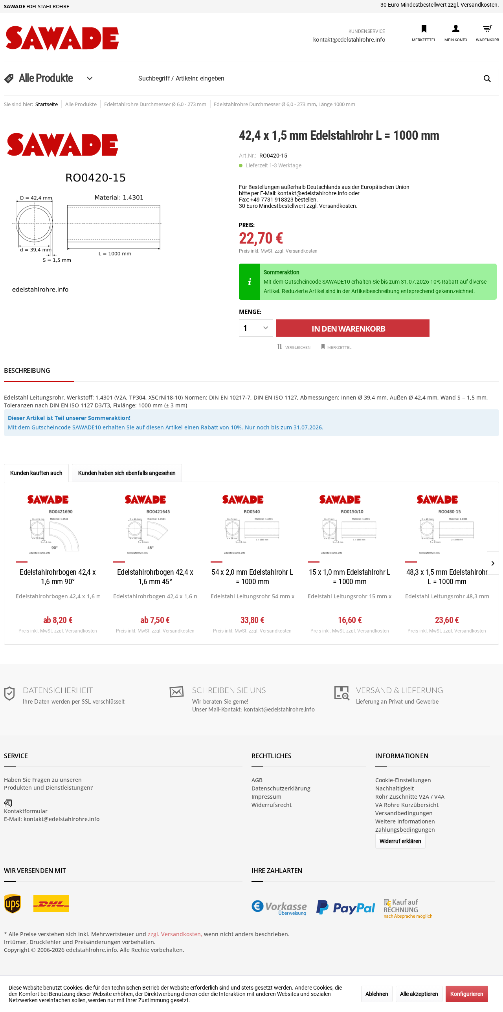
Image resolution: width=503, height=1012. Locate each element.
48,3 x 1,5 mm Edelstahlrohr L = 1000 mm (447, 576)
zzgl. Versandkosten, (175, 934)
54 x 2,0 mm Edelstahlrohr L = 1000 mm (252, 576)
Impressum (266, 796)
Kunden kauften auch (36, 473)
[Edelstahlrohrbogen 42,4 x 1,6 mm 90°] (57, 527)
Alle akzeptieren (419, 994)
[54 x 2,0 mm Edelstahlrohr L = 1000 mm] (252, 527)
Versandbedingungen (404, 813)
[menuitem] (423, 33)
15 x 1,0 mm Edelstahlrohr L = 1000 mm (350, 576)
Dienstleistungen (68, 787)
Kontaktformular (26, 811)
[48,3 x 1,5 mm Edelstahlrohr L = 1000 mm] (447, 527)
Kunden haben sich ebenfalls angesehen (127, 473)
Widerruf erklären (400, 841)
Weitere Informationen (405, 821)
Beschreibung (27, 370)
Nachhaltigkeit (394, 788)
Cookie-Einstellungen (403, 780)
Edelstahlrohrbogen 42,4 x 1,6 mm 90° (57, 576)
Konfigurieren (466, 994)
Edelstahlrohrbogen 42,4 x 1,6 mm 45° (155, 576)
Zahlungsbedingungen (405, 829)
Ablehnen (376, 994)
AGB (257, 780)
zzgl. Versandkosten (296, 251)
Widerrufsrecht (272, 804)
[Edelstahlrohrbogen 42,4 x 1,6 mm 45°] (155, 527)
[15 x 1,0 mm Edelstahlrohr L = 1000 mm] (349, 527)
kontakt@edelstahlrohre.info (349, 39)
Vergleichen (297, 347)
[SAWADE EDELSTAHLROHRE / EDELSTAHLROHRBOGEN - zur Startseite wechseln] (78, 38)
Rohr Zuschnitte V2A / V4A (409, 796)
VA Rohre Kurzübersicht (407, 804)
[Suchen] (487, 79)
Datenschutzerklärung (281, 788)
